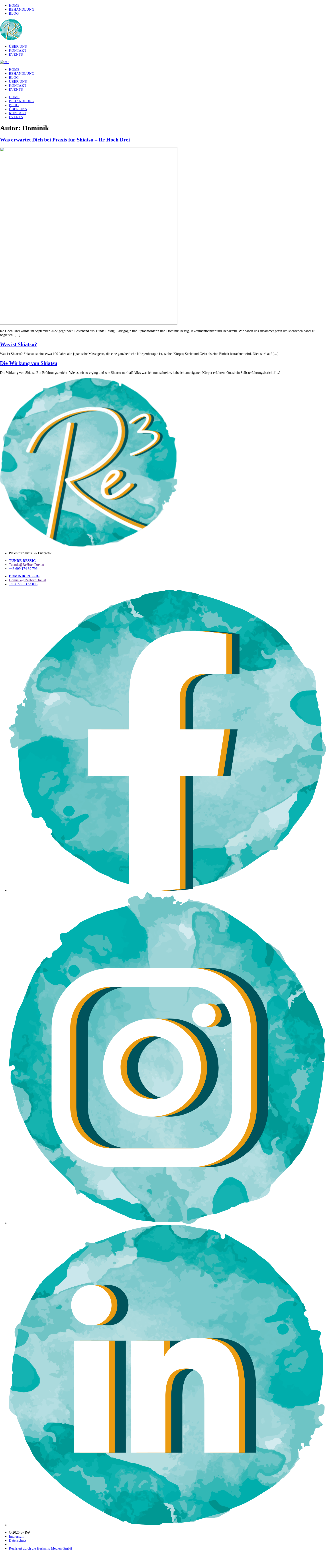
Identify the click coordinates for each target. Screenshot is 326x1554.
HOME (14, 69)
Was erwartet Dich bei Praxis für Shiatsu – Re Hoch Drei (65, 140)
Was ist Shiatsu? (18, 344)
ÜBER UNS (18, 81)
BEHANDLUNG (21, 73)
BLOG (14, 77)
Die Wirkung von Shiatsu (28, 363)
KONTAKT (17, 85)
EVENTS (16, 89)
